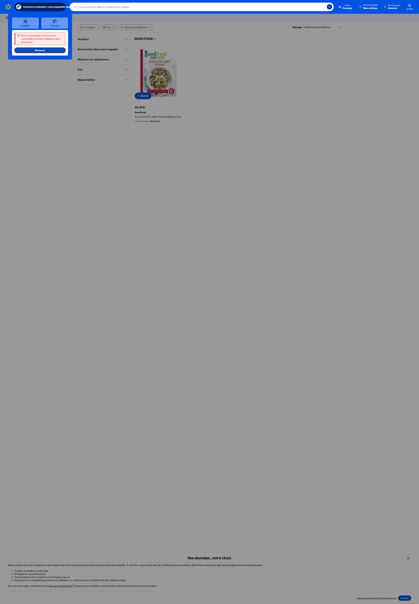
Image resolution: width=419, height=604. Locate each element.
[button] (369, 7)
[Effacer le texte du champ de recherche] (322, 7)
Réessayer (40, 50)
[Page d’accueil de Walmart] (8, 7)
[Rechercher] (329, 7)
